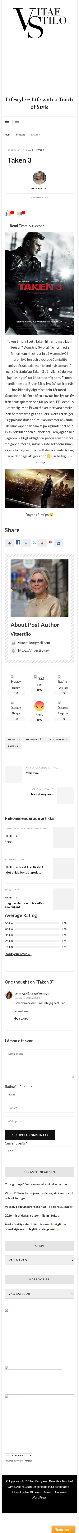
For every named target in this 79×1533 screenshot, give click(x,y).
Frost (9, 841)
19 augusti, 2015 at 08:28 (27, 997)
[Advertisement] (39, 68)
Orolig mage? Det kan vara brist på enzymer (36, 1184)
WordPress (39, 1497)
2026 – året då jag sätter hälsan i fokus (32, 1215)
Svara (23, 1018)
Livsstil (25, 866)
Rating (10, 1086)
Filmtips (38, 150)
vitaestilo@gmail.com (34, 642)
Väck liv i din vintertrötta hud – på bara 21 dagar (39, 1206)
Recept (38, 866)
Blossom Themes (41, 1492)
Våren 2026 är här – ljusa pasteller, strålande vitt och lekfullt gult (39, 1195)
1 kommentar (39, 197)
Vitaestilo (39, 188)
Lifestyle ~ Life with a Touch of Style (39, 103)
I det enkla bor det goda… (23, 872)
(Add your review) (18, 954)
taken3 (13, 746)
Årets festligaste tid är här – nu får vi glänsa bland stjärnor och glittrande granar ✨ (36, 1226)
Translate (28, 1461)
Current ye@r (16, 1143)
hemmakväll (35, 739)
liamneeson (58, 739)
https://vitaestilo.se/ (33, 650)
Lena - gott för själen (28, 993)
